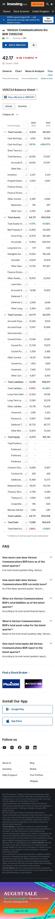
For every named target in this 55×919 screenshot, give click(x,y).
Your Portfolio (36, 775)
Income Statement (30, 78)
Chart (18, 71)
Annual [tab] (8, 106)
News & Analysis (34, 71)
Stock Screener (21, 11)
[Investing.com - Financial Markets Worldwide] (17, 4)
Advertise (7, 769)
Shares (6, 11)
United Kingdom (40, 11)
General (7, 71)
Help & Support (9, 775)
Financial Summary (10, 78)
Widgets (34, 781)
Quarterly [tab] (22, 106)
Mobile (33, 769)
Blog (32, 763)
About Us (6, 763)
